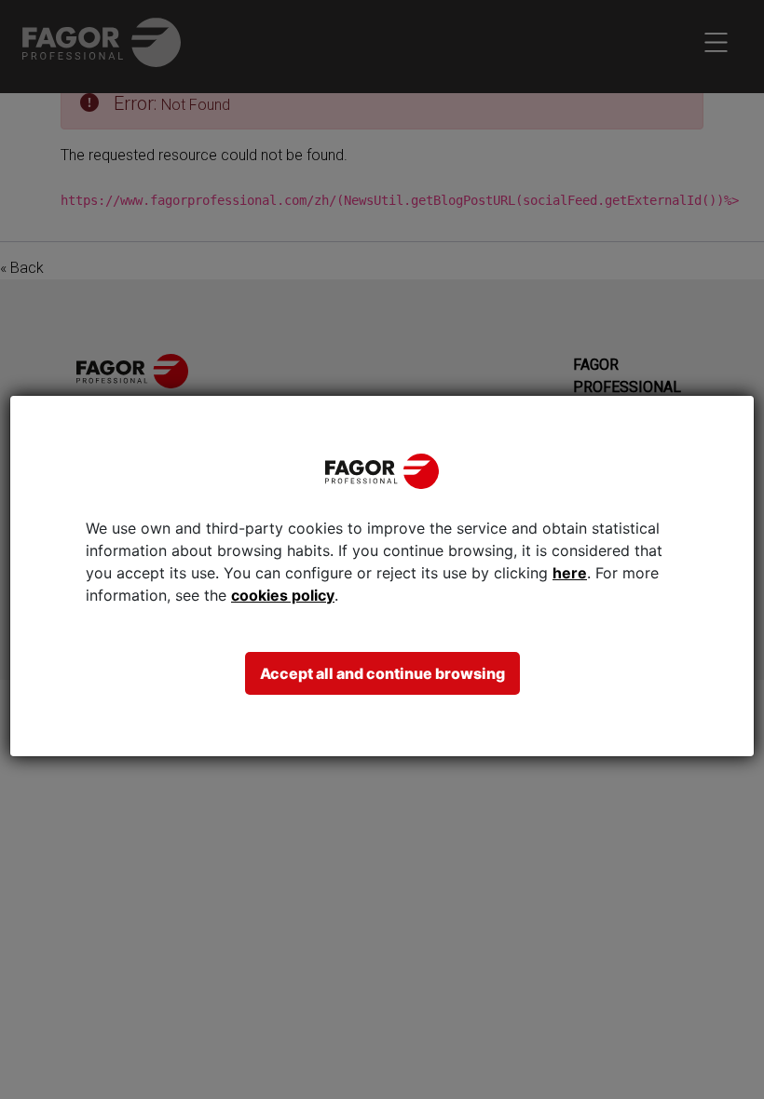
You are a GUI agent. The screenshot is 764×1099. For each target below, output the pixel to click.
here (570, 572)
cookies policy (282, 595)
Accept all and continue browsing (382, 673)
